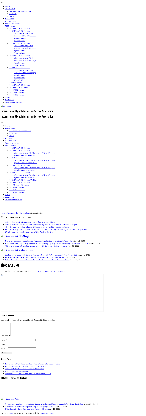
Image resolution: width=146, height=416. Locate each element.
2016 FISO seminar (17, 95)
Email (4, 344)
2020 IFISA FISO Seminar (19, 85)
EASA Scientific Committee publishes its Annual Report (27, 409)
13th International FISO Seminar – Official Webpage (25, 59)
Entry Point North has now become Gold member (24, 368)
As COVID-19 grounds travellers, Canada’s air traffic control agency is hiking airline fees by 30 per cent (46, 229)
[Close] (2, 2)
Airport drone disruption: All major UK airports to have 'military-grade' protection (37, 227)
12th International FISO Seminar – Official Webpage (25, 71)
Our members (10, 21)
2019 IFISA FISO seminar (19, 87)
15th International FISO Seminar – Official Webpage (25, 34)
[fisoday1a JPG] (52, 311)
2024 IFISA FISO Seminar (19, 43)
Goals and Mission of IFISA (20, 11)
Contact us (9, 99)
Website (4, 348)
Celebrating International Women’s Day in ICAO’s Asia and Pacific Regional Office (37, 260)
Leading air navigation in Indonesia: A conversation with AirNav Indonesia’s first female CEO (41, 255)
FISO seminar (10, 26)
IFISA (10, 413)
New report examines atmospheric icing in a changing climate (29, 406)
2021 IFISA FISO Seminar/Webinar (16, 81)
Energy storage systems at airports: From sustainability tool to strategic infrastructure (39, 241)
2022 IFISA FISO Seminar (19, 68)
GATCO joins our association (16, 371)
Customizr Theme (47, 413)
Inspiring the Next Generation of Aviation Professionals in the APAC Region (34, 257)
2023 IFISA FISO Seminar (19, 55)
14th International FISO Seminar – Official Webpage (25, 46)
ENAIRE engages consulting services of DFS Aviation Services (29, 232)
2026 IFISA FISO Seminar (19, 28)
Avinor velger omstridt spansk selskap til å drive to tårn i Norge (30, 222)
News (7, 97)
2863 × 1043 (36, 271)
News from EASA (12, 399)
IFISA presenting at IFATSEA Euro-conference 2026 (25, 366)
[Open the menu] (2, 122)
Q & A (11, 16)
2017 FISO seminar (17, 92)
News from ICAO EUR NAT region (18, 236)
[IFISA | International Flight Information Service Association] (6, 106)
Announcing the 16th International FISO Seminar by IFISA (28, 373)
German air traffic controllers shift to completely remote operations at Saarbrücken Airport (41, 224)
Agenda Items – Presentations (20, 39)
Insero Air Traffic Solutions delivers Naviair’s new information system (32, 364)
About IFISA (10, 8)
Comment (5, 335)
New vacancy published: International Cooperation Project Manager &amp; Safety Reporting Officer (44, 404)
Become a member (12, 23)
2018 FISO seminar (17, 90)
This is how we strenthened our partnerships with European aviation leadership (36, 246)
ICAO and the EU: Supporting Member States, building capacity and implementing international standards (47, 243)
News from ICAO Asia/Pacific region (19, 250)
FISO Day (13, 13)
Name (4, 340)
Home (7, 6)
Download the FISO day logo (18, 213)
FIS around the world (13, 102)
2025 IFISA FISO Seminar (19, 31)
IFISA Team (9, 18)
